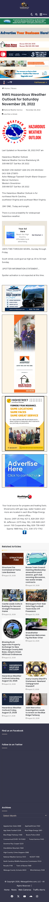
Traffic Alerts (39, 890)
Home (7, 88)
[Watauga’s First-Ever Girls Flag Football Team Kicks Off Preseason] (36, 595)
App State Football (12, 830)
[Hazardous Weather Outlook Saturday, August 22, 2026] (13, 668)
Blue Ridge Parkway (12, 835)
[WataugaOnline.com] (24, 6)
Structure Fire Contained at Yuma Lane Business (11, 570)
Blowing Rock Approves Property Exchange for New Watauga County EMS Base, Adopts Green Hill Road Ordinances (12, 648)
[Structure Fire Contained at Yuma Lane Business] (13, 559)
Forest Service (36, 839)
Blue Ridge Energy (33, 830)
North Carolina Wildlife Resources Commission (22, 861)
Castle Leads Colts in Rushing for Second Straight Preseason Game (12, 608)
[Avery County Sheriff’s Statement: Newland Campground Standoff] (36, 669)
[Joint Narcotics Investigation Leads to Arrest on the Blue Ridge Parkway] (36, 699)
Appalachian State (12, 826)
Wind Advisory (37, 870)
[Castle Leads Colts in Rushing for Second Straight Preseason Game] (13, 595)
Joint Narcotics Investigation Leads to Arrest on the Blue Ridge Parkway (35, 711)
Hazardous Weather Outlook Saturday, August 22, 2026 (11, 678)
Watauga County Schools (14, 870)
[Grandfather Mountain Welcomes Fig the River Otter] (36, 624)
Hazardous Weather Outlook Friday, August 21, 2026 (11, 710)
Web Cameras (24, 890)
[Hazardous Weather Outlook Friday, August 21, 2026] (13, 699)
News (13, 88)
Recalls (8, 866)
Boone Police (33, 835)
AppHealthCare (32, 826)
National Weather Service (13, 110)
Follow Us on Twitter (12, 744)
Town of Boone (23, 866)
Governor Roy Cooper (13, 844)
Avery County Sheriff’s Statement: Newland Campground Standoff (36, 682)
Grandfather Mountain (13, 848)
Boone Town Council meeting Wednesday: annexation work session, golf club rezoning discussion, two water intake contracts (36, 574)
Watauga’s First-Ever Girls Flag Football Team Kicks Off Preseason (36, 608)
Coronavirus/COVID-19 (14, 839)
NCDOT (34, 857)
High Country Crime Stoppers (16, 852)
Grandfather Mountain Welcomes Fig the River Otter (35, 635)
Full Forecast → (40, 82)
